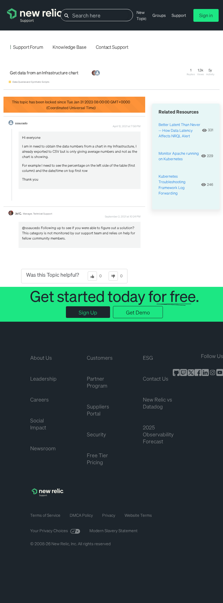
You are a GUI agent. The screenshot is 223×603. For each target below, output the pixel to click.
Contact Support (112, 47)
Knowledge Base (70, 47)
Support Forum (28, 47)
